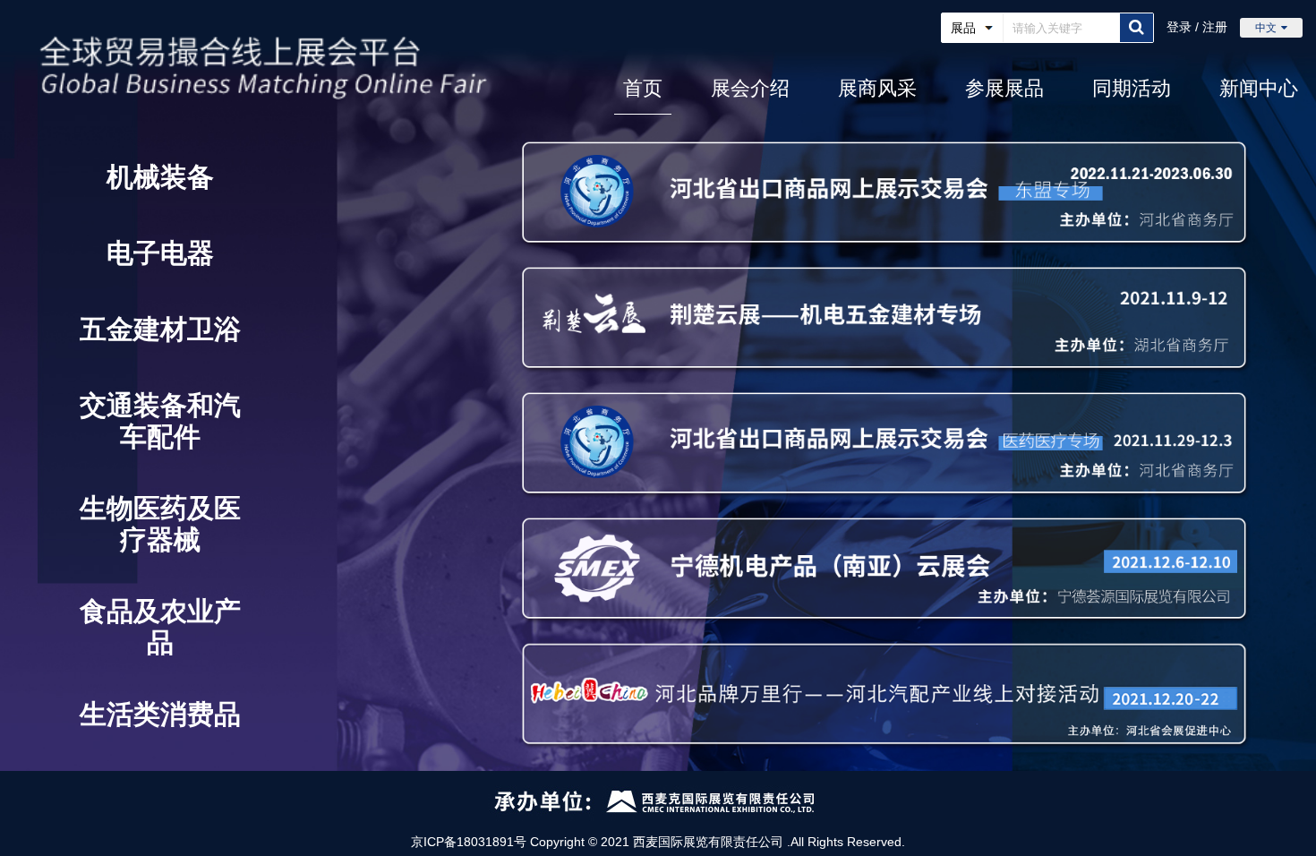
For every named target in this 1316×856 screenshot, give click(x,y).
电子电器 (160, 253)
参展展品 (1004, 88)
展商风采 (877, 88)
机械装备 (160, 177)
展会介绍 (750, 88)
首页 (642, 88)
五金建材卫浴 (160, 329)
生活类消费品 (160, 714)
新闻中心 (1258, 88)
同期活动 (1131, 88)
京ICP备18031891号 (468, 842)
